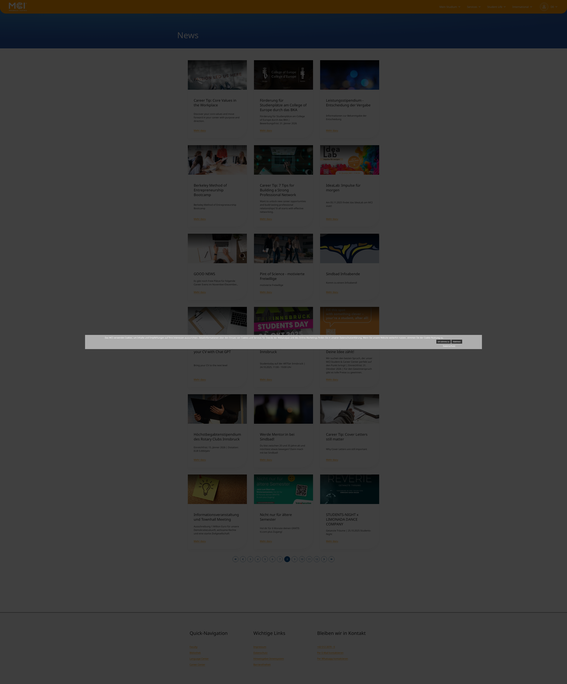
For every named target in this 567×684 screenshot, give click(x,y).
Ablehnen (457, 341)
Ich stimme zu (443, 341)
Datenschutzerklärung (351, 337)
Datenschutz (449, 346)
